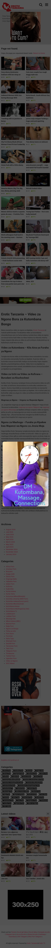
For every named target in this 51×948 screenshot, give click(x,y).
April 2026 (9, 539)
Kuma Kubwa (11, 591)
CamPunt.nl (14, 760)
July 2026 (9, 532)
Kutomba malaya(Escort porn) (17, 601)
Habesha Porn (11, 581)
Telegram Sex (10, 934)
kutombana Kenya (12, 606)
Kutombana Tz (11, 611)
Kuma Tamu (10, 594)
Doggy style (10, 574)
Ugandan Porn (11, 658)
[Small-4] (25, 698)
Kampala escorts (44, 932)
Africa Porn (10, 566)
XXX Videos (10, 663)
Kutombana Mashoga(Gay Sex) (17, 609)
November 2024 (12, 552)
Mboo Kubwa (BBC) (13, 621)
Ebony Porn (10, 576)
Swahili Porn (10, 643)
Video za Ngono (12, 661)
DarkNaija (42, 934)
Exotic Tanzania (32, 943)
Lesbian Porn (11, 616)
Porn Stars (10, 634)
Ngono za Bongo (12, 629)
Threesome (10, 653)
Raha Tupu (10, 638)
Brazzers (9, 571)
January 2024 (11, 554)
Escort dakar (33, 932)
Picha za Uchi (11, 631)
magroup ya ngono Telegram (29, 407)
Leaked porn (10, 614)
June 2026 (10, 534)
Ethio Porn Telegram (35, 936)
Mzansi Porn (10, 624)
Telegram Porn (11, 651)
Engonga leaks (11, 579)
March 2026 (10, 542)
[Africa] (25, 754)
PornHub (9, 636)
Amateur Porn (11, 569)
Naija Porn (10, 626)
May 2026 (9, 537)
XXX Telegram (22, 936)
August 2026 (10, 529)
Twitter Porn (10, 656)
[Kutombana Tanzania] (13, 7)
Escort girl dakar (22, 932)
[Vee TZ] (26, 474)
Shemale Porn (11, 641)
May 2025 (9, 544)
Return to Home (39, 53)
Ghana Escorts (33, 934)
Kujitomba (10, 589)
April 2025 (9, 547)
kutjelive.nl (5, 760)
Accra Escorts (21, 934)
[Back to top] (46, 943)
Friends (13, 932)
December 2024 (11, 549)
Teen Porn (9, 648)
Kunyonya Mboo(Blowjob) (15, 596)
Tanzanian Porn (12, 646)
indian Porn (10, 584)
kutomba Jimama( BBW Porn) (17, 599)
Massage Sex (11, 619)
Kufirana (9, 586)
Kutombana (12, 936)
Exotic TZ (42, 943)
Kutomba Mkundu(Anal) (15, 604)
